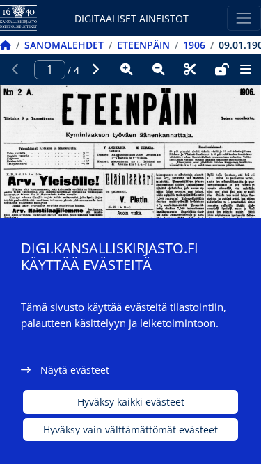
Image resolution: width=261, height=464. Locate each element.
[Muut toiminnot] (245, 69)
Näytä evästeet (74, 369)
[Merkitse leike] (190, 69)
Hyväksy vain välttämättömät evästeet (130, 429)
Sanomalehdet (64, 44)
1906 (194, 44)
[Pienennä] (159, 69)
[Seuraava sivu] (95, 69)
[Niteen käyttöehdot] (222, 69)
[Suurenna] (127, 69)
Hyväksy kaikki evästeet (130, 401)
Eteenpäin (143, 44)
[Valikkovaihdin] (244, 18)
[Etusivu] (5, 44)
